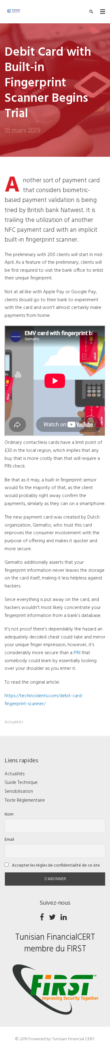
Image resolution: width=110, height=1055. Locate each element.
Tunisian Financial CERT (73, 1039)
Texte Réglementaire (25, 800)
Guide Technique (21, 782)
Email (9, 839)
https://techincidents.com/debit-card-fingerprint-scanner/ (44, 700)
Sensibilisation (19, 791)
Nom (9, 814)
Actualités (14, 722)
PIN (77, 653)
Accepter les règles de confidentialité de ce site (55, 865)
